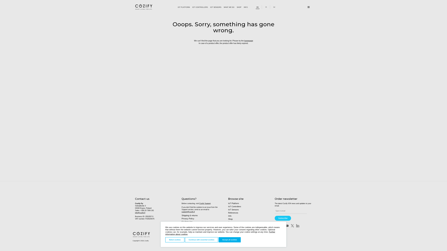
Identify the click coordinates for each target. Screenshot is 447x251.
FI (266, 7)
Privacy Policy (188, 219)
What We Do (229, 7)
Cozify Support (205, 203)
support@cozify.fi (188, 212)
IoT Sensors (215, 7)
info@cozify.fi (140, 213)
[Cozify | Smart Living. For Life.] (143, 7)
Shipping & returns (190, 215)
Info (246, 7)
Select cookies (175, 240)
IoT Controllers (200, 7)
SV (274, 7)
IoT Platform (184, 7)
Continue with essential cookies (201, 240)
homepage (248, 41)
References (233, 213)
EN (258, 7)
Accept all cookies (229, 240)
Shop (239, 7)
